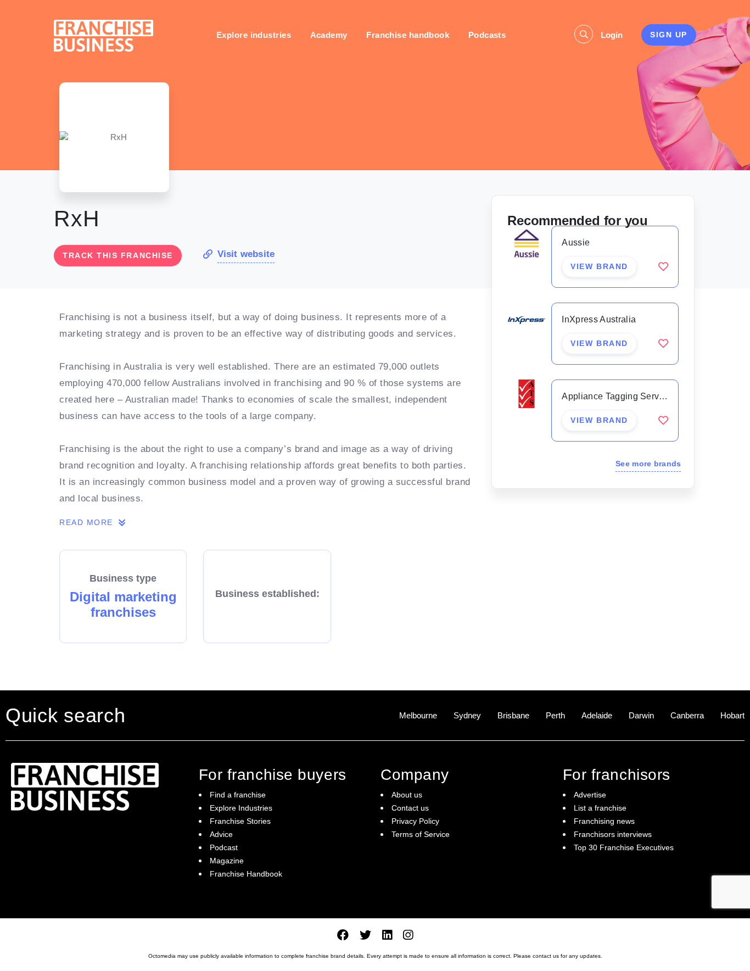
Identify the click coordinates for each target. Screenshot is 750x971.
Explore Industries (241, 807)
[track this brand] (663, 266)
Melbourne (418, 715)
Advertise (590, 794)
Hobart (732, 715)
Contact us (410, 807)
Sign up (668, 34)
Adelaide (596, 715)
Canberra (687, 715)
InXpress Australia (599, 319)
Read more (87, 522)
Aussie (576, 242)
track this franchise (118, 255)
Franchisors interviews (613, 834)
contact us (546, 956)
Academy (329, 35)
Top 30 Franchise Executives (624, 847)
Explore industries (253, 35)
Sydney (467, 715)
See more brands (648, 463)
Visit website (246, 254)
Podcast (224, 847)
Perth (555, 715)
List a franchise (600, 807)
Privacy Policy (415, 821)
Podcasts (487, 35)
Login (612, 35)
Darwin (641, 715)
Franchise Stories (240, 821)
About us (406, 794)
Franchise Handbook (246, 873)
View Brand (599, 266)
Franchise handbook (407, 35)
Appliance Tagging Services (618, 396)
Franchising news (604, 821)
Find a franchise (238, 794)
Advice (221, 834)
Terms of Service (420, 834)
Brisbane (513, 715)
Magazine (227, 860)
